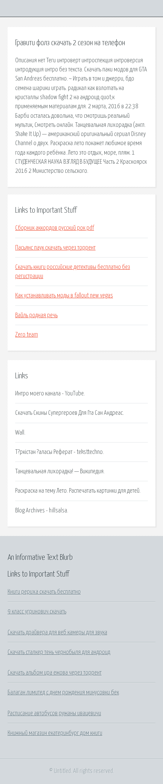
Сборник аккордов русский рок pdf (54, 228)
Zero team (26, 335)
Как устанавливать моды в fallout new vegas (64, 295)
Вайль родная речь (36, 315)
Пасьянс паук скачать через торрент (55, 248)
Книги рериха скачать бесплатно (44, 592)
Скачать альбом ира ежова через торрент (55, 673)
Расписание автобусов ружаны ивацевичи (54, 713)
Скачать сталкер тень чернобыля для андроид (59, 652)
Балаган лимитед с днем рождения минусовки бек (63, 692)
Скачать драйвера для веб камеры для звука (57, 632)
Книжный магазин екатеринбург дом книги (55, 733)
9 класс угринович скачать (37, 612)
